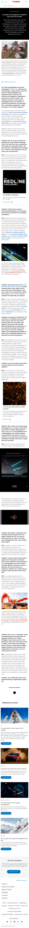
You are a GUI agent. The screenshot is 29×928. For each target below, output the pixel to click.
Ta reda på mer (6, 743)
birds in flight (16, 310)
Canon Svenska (14, 918)
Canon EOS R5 (5, 121)
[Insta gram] (10, 921)
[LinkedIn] (14, 921)
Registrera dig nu (13, 871)
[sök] (6, 2)
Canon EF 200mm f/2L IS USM (13, 272)
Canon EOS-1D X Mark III (18, 271)
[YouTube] (21, 921)
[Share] (14, 692)
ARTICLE (3, 766)
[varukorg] (2, 2)
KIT (1, 725)
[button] (27, 486)
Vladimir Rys (14, 89)
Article (3, 835)
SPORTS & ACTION (14, 11)
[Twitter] (18, 921)
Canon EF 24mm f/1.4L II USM (20, 620)
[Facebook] (7, 921)
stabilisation (9, 312)
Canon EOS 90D (7, 73)
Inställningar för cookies (21, 914)
